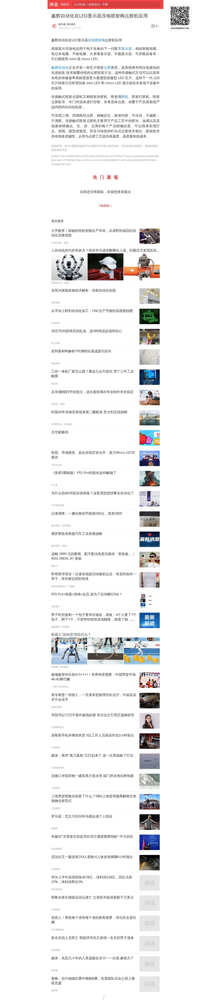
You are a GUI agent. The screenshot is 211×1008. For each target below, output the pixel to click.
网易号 (65, 4)
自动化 (63, 67)
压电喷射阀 (96, 40)
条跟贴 (104, 205)
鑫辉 (54, 67)
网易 (54, 4)
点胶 (107, 67)
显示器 (126, 48)
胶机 (124, 96)
